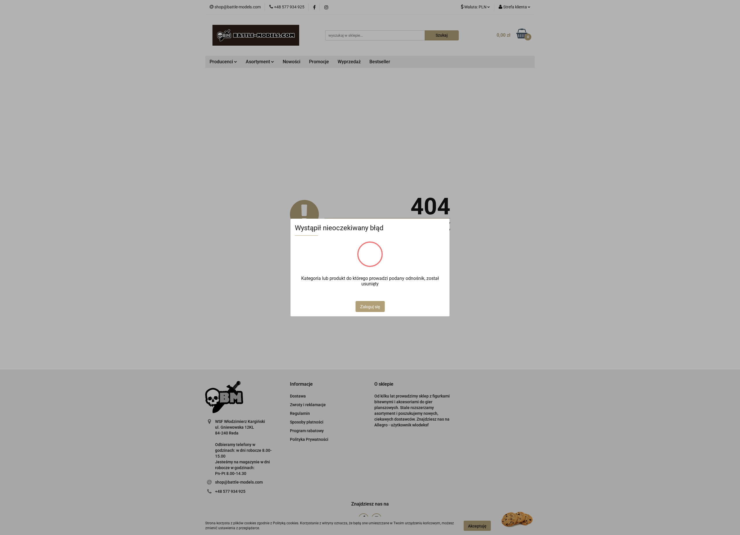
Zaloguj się (370, 306)
